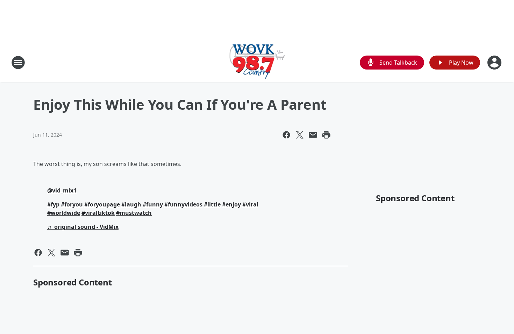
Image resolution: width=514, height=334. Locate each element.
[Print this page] (326, 135)
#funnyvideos (183, 204)
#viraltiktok (98, 213)
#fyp (53, 204)
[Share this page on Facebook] (286, 135)
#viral (250, 204)
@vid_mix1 (62, 190)
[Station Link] (257, 62)
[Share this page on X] (300, 135)
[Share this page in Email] (313, 135)
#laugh (131, 204)
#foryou (72, 204)
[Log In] (495, 63)
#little (212, 204)
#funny (153, 204)
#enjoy (231, 204)
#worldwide (63, 213)
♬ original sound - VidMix (83, 227)
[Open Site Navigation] (18, 63)
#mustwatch (134, 213)
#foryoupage (102, 204)
